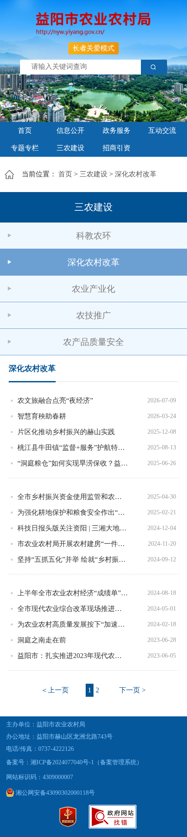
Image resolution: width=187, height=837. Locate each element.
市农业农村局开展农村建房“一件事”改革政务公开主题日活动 (73, 543)
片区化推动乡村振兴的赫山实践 (66, 431)
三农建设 (70, 148)
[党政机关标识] (68, 825)
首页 (25, 130)
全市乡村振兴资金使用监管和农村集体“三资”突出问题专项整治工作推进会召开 (73, 496)
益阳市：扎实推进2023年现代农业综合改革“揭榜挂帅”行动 (73, 655)
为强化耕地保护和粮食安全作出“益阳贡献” (73, 512)
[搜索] (154, 67)
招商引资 (116, 148)
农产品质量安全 (93, 342)
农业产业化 (93, 289)
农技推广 (93, 315)
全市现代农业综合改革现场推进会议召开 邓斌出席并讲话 (73, 608)
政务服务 (116, 130)
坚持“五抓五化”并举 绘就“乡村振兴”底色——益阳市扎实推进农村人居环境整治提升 (73, 559)
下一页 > (132, 690)
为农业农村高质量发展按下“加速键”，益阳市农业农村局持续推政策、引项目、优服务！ (73, 624)
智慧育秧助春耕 (41, 416)
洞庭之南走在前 (41, 640)
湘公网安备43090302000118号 (54, 793)
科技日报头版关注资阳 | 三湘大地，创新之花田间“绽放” (73, 528)
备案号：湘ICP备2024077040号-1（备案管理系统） (74, 762)
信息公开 (70, 130)
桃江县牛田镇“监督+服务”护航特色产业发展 (73, 447)
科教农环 (93, 235)
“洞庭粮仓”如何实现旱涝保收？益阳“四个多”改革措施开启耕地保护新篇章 (73, 463)
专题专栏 (25, 148)
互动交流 (162, 130)
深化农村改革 (136, 174)
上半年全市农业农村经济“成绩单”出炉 (73, 593)
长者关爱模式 (93, 48)
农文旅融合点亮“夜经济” (55, 400)
